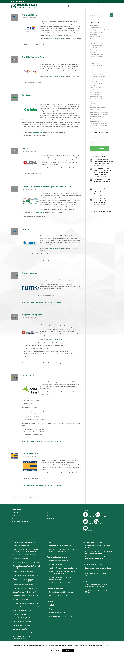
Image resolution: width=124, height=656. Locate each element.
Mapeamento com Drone (21, 614)
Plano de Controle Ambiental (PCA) (24, 555)
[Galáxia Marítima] (14, 456)
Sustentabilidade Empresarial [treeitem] (98, 125)
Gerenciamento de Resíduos (92, 542)
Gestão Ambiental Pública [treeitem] (97, 76)
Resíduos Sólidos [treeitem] (94, 121)
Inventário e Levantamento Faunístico (25, 633)
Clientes (27, 17)
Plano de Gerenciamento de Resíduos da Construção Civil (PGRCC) (98, 552)
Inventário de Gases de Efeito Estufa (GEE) (97, 574)
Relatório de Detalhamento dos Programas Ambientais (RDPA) (23, 580)
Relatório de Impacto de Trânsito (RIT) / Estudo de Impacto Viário (62, 550)
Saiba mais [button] (106, 645)
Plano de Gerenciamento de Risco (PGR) (26, 562)
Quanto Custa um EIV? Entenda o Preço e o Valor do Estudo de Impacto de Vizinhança (103, 200)
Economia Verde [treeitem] (94, 63)
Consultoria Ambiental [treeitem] (96, 56)
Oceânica (27, 95)
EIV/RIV (49, 542)
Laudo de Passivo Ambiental (22, 621)
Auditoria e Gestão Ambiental (57, 557)
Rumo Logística (29, 272)
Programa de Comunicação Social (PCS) (26, 603)
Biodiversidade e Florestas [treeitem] (97, 38)
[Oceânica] (14, 97)
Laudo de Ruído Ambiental (21, 625)
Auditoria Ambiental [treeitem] (96, 36)
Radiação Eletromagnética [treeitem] (97, 107)
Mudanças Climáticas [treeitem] (96, 92)
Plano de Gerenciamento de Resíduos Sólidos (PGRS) (97, 546)
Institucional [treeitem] (93, 81)
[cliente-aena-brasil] (14, 377)
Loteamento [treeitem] (93, 85)
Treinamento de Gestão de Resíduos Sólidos (97, 591)
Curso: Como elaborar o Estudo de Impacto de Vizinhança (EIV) (96, 585)
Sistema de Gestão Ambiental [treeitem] (98, 123)
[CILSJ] (14, 189)
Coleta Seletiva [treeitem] (94, 47)
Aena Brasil (28, 375)
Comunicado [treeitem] (93, 52)
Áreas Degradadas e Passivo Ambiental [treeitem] (101, 30)
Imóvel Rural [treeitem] (93, 78)
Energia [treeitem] (92, 70)
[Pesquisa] (111, 6)
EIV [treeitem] (91, 67)
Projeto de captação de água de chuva (61, 616)
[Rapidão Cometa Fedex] (14, 59)
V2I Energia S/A (30, 14)
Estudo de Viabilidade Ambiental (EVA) (25, 596)
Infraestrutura (33, 17)
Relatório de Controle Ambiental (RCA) (26, 575)
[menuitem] (72, 6)
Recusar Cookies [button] (56, 650)
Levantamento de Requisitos (58, 560)
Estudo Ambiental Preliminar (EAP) (24, 592)
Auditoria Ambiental (55, 564)
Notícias (50, 513)
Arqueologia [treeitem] (93, 34)
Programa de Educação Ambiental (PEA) (26, 607)
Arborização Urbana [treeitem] (96, 27)
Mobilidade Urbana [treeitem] (95, 90)
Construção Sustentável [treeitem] (96, 54)
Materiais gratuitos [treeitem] (95, 87)
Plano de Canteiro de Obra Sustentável (62, 592)
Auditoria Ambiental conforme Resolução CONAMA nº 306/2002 (62, 572)
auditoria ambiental (56, 38)
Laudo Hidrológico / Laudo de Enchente (26, 618)
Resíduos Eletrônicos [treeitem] (96, 118)
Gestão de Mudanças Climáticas (94, 564)
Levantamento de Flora (20, 629)
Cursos (85, 581)
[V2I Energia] (14, 17)
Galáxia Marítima (31, 453)
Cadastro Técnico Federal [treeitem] (97, 43)
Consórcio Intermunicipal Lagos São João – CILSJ (46, 186)
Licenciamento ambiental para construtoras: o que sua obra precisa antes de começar (102, 181)
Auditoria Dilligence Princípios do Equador (63, 568)
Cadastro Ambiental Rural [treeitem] (97, 41)
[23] (14, 317)
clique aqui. (58, 260)
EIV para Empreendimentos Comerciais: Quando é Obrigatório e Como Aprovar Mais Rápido (103, 161)
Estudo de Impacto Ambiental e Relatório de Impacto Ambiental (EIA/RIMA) (26, 550)
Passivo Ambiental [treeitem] (95, 94)
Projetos (50, 602)
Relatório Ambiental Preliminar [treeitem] (99, 110)
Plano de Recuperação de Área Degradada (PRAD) (23, 637)
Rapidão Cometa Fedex (34, 57)
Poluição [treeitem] (92, 103)
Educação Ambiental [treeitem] (96, 65)
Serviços (14, 515)
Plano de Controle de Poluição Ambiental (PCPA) (26, 567)
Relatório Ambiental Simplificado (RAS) (25, 588)
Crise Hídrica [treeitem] (93, 58)
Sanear (25, 229)
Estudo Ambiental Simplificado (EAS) (25, 584)
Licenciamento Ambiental (21, 546)
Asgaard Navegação (32, 314)
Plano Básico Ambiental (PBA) (23, 558)
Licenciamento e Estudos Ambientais (23, 542)
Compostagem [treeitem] (94, 50)
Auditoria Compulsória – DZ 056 (59, 583)
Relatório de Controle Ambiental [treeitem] (99, 112)
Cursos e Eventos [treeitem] (95, 61)
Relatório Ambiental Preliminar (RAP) (25, 571)
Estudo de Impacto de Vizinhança (60, 546)
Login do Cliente (52, 510)
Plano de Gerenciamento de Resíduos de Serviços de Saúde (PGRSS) (98, 557)
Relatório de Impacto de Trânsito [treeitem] (99, 114)
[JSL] (14, 151)
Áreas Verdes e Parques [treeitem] (96, 32)
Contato (50, 516)
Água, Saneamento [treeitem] (95, 25)
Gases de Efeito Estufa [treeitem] (96, 74)
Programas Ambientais (20, 599)
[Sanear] (14, 231)
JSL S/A (25, 148)
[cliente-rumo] (14, 275)
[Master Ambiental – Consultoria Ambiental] (24, 6)
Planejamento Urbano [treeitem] (96, 96)
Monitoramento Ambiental (22, 610)
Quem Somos (15, 512)
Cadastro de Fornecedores (20, 521)
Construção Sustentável (55, 589)
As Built (51, 605)
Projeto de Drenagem (56, 609)
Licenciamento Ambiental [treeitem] (97, 83)
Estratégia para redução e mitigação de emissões (98, 569)
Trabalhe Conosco (53, 519)
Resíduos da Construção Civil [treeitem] (98, 116)
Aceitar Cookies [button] (68, 650)
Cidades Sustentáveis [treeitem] (96, 45)
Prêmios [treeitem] (92, 105)
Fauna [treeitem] (91, 72)
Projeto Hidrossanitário (57, 612)
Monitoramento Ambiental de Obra (60, 596)
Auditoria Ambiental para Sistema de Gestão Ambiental (61, 578)
